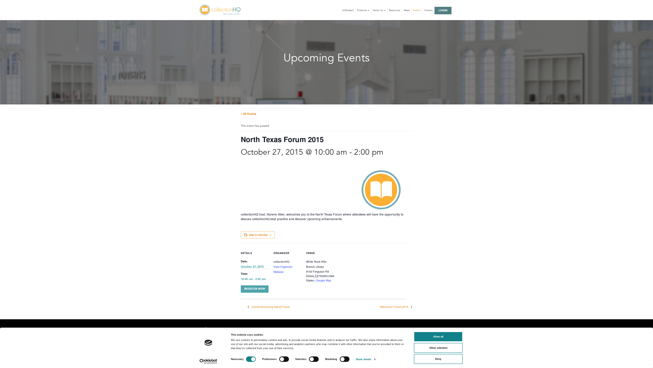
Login (443, 10)
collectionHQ (220, 10)
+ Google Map (322, 280)
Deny (438, 358)
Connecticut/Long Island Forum (270, 307)
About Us (378, 10)
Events (417, 10)
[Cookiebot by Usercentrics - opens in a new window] (208, 361)
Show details (363, 359)
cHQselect (348, 10)
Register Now (254, 289)
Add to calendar (258, 234)
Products (362, 10)
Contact (428, 10)
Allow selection (438, 347)
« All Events (248, 114)
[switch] (284, 359)
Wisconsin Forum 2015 (394, 307)
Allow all (438, 336)
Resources (394, 10)
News (407, 10)
